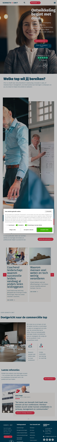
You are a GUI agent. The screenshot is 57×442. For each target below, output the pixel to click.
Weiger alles (12, 229)
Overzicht (49, 211)
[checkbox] (9, 225)
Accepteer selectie (28, 229)
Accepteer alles (44, 229)
